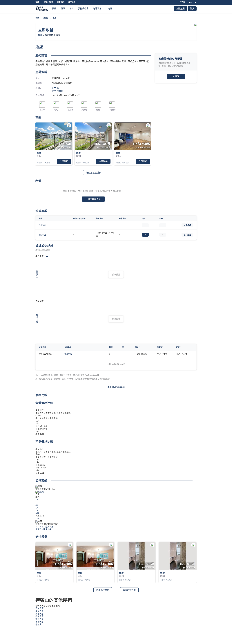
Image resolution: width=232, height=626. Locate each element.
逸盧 (39, 153)
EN (190, 2)
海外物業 (97, 9)
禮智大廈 (39, 619)
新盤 (71, 9)
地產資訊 (60, 2)
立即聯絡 (64, 161)
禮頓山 (45, 18)
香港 (37, 18)
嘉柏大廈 (39, 608)
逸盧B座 (42, 235)
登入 (192, 9)
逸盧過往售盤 (129, 590)
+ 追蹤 (176, 76)
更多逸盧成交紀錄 (116, 387)
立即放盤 (180, 9)
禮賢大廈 (39, 622)
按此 (40, 35)
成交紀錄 (71, 2)
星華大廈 (39, 611)
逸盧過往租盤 (102, 590)
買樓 (54, 9)
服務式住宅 (83, 9)
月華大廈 (39, 614)
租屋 (63, 9)
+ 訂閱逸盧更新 (93, 199)
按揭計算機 (48, 2)
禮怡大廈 (39, 617)
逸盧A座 (42, 225)
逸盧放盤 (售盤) (93, 173)
